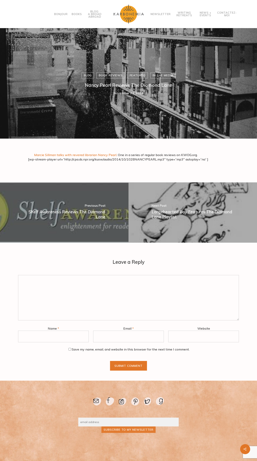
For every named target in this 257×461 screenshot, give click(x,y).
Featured (138, 75)
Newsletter (161, 14)
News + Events (205, 14)
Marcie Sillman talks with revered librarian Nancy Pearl (75, 155)
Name (53, 328)
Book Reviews (111, 75)
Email (128, 328)
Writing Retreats (184, 14)
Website (203, 328)
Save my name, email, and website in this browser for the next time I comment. (131, 349)
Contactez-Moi (227, 14)
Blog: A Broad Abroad (95, 14)
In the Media (163, 75)
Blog (88, 75)
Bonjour (61, 14)
